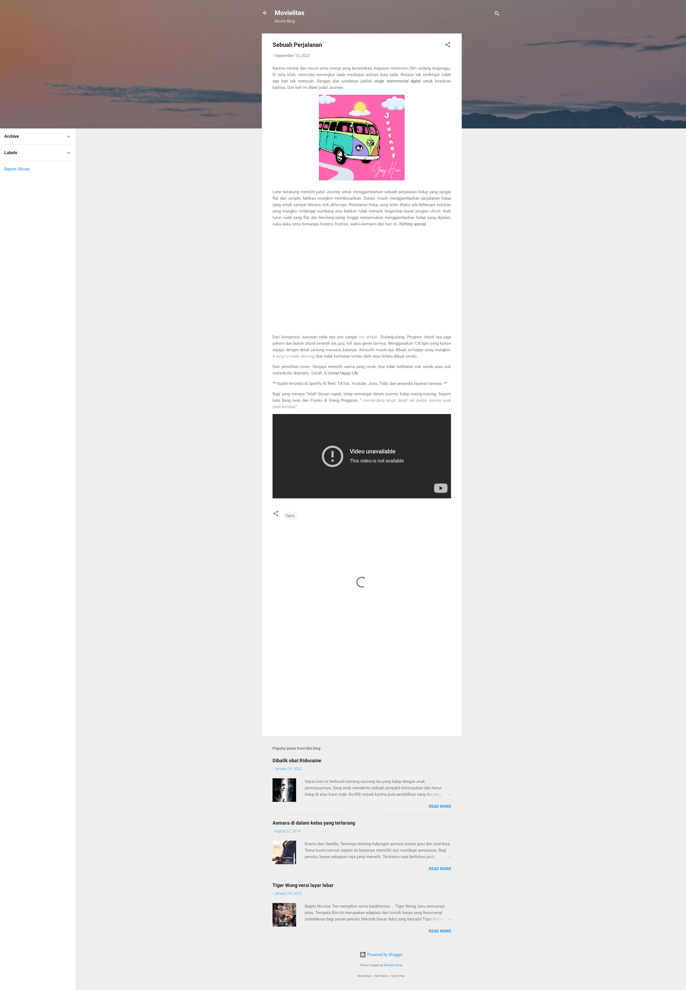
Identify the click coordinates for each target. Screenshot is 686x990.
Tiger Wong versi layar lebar (303, 885)
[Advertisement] (483, 113)
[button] (448, 45)
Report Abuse (16, 169)
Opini (290, 515)
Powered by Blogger (384, 954)
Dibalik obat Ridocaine (297, 760)
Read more (440, 806)
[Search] (497, 14)
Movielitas (289, 13)
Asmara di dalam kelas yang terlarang (314, 823)
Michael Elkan (393, 965)
